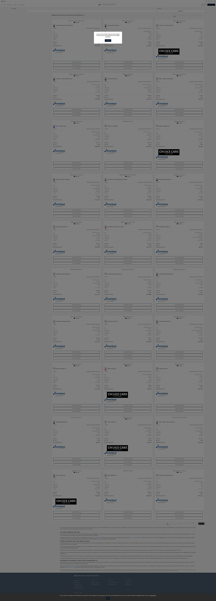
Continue (108, 40)
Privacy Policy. (153, 595)
